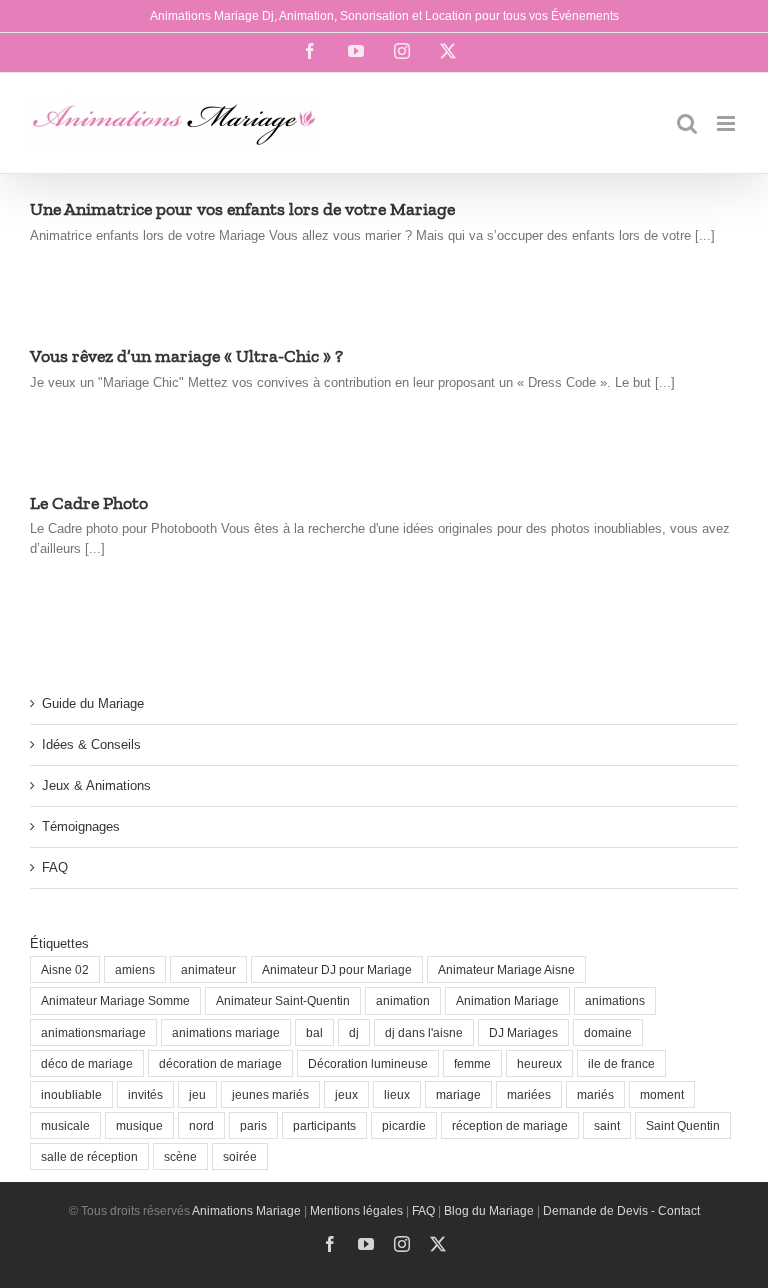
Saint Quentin (683, 1125)
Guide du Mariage (93, 703)
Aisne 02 (65, 969)
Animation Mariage (507, 1000)
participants (324, 1125)
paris (253, 1125)
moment (662, 1094)
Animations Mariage (245, 1211)
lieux (397, 1094)
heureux (539, 1063)
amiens (135, 969)
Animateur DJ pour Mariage (337, 969)
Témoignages (81, 826)
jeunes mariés (270, 1094)
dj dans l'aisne (424, 1032)
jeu (197, 1094)
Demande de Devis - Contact (621, 1211)
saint (607, 1125)
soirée (240, 1156)
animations (615, 1000)
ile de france (621, 1063)
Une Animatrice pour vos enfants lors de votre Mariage (242, 209)
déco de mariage (87, 1063)
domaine (608, 1032)
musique (139, 1125)
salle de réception (89, 1156)
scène (180, 1156)
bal (314, 1032)
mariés (595, 1094)
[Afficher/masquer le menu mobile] (727, 123)
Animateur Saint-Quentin (283, 1000)
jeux (346, 1094)
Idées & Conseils (91, 744)
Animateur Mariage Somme (115, 1000)
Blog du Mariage (489, 1211)
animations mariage (226, 1032)
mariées (529, 1094)
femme (472, 1063)
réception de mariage (510, 1125)
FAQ (55, 867)
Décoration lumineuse (368, 1063)
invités (145, 1094)
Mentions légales (356, 1211)
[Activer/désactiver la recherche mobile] (687, 123)
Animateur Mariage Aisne (506, 969)
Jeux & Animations (96, 785)
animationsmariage (93, 1032)
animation (403, 1000)
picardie (404, 1125)
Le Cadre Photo (89, 503)
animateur (208, 969)
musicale (65, 1125)
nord (201, 1125)
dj (354, 1032)
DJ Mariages (523, 1032)
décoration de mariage (220, 1063)
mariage (458, 1094)
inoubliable (71, 1094)
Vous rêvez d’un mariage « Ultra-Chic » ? (186, 356)
